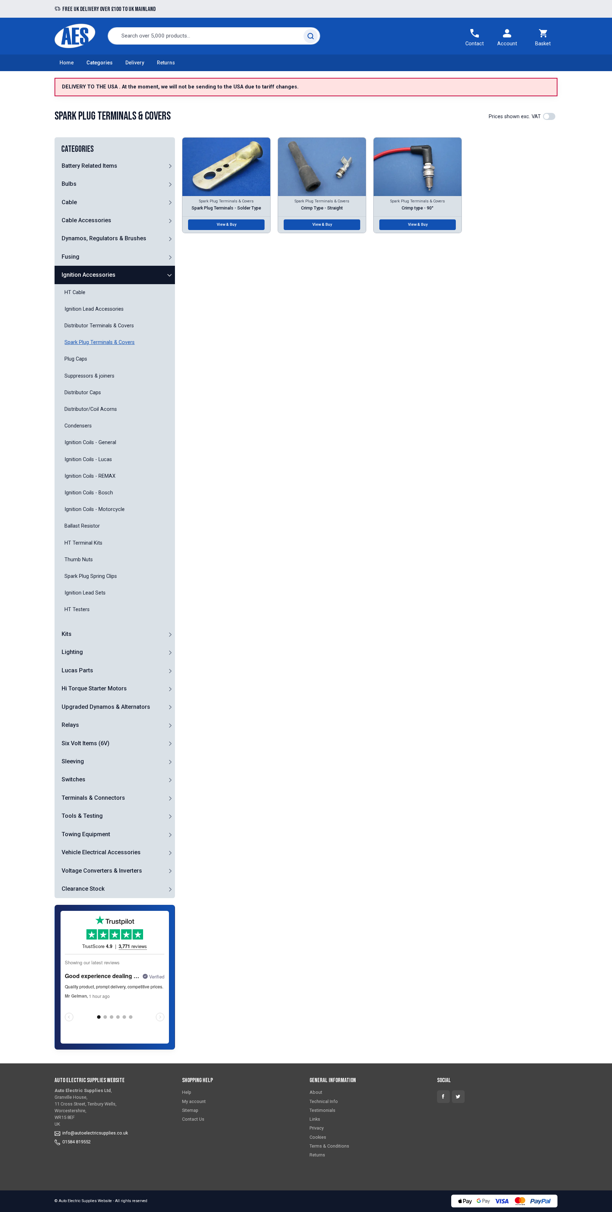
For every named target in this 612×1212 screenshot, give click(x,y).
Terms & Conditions (329, 1146)
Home (67, 63)
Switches (73, 779)
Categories (99, 63)
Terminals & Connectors (93, 797)
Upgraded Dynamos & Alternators (106, 706)
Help (186, 1092)
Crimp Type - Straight (322, 208)
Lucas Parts (77, 670)
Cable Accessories (86, 220)
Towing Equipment (86, 834)
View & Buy (226, 224)
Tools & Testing (82, 815)
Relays (70, 725)
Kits (67, 634)
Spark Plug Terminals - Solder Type (226, 208)
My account (194, 1101)
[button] (170, 165)
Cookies (318, 1137)
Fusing (70, 256)
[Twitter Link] (458, 1096)
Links (315, 1119)
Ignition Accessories (88, 274)
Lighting (72, 652)
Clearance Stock (83, 888)
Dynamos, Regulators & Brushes (104, 238)
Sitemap (190, 1110)
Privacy (317, 1128)
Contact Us (193, 1119)
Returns (166, 63)
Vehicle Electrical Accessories (101, 852)
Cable (69, 202)
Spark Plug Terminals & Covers (226, 201)
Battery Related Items (89, 165)
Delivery (134, 63)
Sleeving (73, 761)
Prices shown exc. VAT (515, 117)
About (316, 1092)
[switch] (549, 116)
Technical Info (324, 1101)
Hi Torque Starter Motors (94, 688)
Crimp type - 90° (418, 208)
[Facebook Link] (443, 1096)
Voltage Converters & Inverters (102, 870)
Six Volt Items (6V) (85, 743)
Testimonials (322, 1110)
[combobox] (214, 36)
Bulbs (69, 183)
